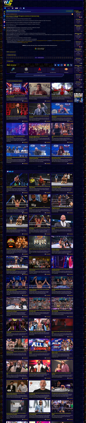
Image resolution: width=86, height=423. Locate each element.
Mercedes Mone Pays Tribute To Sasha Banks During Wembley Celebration (15, 137)
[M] (12, 14)
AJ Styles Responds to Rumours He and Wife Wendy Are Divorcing (61, 373)
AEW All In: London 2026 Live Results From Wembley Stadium (38, 352)
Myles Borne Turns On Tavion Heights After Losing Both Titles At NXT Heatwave (39, 187)
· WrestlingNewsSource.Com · (8, 6)
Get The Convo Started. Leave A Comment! (40, 75)
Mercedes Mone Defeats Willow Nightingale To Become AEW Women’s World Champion (16, 270)
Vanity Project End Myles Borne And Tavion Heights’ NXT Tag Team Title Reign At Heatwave (16, 228)
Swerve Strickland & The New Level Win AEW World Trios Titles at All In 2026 (61, 311)
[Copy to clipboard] (55, 65)
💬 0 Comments (25, 121)
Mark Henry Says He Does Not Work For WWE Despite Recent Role (16, 373)
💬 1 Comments (47, 254)
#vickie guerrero (41, 57)
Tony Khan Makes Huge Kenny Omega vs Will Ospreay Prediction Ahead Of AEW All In (15, 394)
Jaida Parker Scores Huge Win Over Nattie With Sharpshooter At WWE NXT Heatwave (62, 208)
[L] (13, 14)
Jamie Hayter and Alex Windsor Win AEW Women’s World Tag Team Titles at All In (39, 311)
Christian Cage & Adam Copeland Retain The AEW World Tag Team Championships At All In (16, 290)
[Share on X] (71, 65)
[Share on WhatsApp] (68, 65)
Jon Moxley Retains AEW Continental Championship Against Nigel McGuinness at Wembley (16, 311)
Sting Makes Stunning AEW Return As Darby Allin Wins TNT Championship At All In (62, 270)
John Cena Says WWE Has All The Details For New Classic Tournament (39, 116)
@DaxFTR (63, 40)
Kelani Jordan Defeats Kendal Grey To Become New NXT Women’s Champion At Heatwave (16, 208)
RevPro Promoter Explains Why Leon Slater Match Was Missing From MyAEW (15, 96)
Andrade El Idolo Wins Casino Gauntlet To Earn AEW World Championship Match (39, 290)
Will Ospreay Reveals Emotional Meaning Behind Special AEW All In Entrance (62, 116)
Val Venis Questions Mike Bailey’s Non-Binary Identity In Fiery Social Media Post (39, 394)
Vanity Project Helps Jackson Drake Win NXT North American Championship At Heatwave (62, 187)
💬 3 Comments (25, 336)
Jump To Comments (13, 72)
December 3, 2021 (25, 42)
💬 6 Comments (47, 398)
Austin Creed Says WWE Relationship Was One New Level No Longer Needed (16, 158)
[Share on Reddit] (64, 65)
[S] (11, 14)
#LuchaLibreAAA (39, 40)
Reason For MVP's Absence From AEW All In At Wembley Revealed (61, 228)
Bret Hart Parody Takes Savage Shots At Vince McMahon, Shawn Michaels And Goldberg (16, 414)
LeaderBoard (66, 72)
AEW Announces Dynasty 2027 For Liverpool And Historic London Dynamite (39, 270)
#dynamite (78, 45)
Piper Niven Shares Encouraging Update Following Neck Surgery (61, 414)
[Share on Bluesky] (58, 65)
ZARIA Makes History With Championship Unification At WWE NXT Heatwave (39, 228)
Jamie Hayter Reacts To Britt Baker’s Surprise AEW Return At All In (62, 137)
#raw (78, 38)
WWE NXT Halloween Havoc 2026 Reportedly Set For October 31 (39, 249)
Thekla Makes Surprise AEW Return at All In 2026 (37, 331)
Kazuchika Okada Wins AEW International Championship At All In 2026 (62, 290)
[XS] (10, 14)
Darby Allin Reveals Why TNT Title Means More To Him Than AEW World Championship (39, 158)
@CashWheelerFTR (57, 40)
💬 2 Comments (70, 274)
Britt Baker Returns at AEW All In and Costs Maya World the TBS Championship (16, 352)
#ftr (36, 57)
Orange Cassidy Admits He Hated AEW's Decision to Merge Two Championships (39, 414)
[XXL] (16, 14)
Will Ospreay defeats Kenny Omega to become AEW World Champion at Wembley (61, 249)
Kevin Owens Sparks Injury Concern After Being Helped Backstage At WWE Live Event (38, 137)
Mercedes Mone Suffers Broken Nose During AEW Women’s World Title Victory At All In (62, 158)
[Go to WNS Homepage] (8, 3)
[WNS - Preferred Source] (39, 48)
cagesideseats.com (12, 51)
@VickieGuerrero (44, 40)
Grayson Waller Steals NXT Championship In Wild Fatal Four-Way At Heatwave (16, 187)
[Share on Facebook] (61, 65)
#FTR (53, 40)
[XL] (14, 14)
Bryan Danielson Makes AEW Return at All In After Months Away (61, 332)
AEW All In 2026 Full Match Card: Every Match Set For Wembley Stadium (61, 352)
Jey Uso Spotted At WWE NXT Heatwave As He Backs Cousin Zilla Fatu (39, 208)
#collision (78, 85)
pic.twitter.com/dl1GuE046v (28, 41)
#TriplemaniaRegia (20, 41)
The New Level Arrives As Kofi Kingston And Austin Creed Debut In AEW (16, 332)
